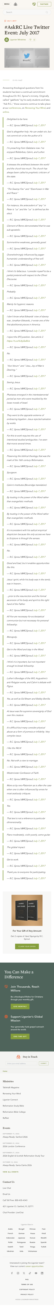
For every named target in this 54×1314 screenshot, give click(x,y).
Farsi (43, 1229)
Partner (44, 4)
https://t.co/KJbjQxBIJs (18, 341)
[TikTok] (30, 1273)
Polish (10, 1242)
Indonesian (10, 1238)
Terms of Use (27, 1284)
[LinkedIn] (42, 1273)
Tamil (21, 1247)
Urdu (21, 1251)
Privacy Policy (27, 1294)
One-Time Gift (20, 1036)
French (10, 1233)
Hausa (32, 1233)
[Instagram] (18, 1273)
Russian (32, 1242)
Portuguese (21, 1242)
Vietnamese (32, 1251)
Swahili (10, 1247)
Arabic (10, 1229)
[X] (24, 1273)
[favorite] (30, 40)
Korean (32, 1238)
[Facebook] (12, 1273)
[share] (34, 40)
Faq (27, 1279)
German (22, 1233)
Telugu (32, 1247)
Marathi (44, 1238)
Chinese (32, 1229)
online (6, 112)
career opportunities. (34, 1266)
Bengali (21, 1229)
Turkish (43, 1247)
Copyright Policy (27, 1289)
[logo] (15, 4)
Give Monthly (20, 1006)
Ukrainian (10, 1251)
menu (7, 4)
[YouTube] (36, 1273)
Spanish (44, 1242)
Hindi (44, 1233)
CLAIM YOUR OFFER (27, 946)
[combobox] (23, 12)
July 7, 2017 (39, 125)
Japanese (21, 1238)
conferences (15, 108)
